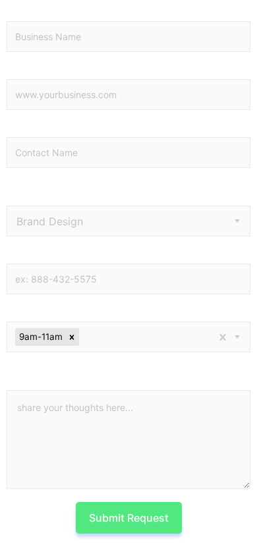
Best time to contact (82, 313)
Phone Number (67, 255)
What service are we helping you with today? (112, 191)
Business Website (79, 70)
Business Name (69, 12)
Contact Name (64, 128)
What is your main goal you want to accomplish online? (118, 376)
